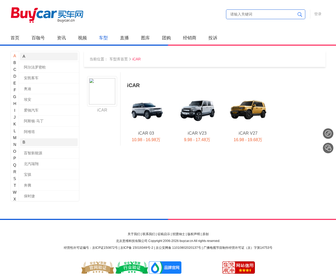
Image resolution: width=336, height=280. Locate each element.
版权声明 (193, 234)
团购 (166, 37)
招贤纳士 (178, 234)
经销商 (189, 37)
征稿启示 (164, 234)
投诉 (212, 37)
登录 (318, 14)
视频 (82, 37)
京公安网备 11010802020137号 (178, 248)
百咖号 (38, 37)
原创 (205, 234)
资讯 (61, 37)
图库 (145, 37)
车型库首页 (118, 59)
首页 (14, 37)
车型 (103, 37)
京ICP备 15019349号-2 (136, 248)
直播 (124, 37)
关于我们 (134, 234)
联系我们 (149, 234)
